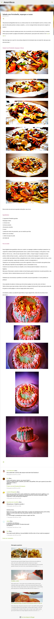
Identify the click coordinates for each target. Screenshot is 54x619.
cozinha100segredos (12, 492)
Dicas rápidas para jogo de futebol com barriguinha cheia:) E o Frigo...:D (26, 603)
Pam (8, 531)
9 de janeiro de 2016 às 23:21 (13, 488)
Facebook (17, 486)
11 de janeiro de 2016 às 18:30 (14, 517)
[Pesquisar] (16, 2)
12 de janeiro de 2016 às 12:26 (14, 527)
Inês (7, 478)
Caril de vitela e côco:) (16, 558)
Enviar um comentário (8, 538)
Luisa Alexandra (10, 470)
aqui (48, 33)
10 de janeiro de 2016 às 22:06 (14, 506)
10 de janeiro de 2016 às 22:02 (14, 498)
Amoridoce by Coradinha (13, 502)
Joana (8, 521)
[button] (3, 19)
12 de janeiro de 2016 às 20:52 (14, 535)
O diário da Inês (10, 486)
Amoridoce (9, 2)
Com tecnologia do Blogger (28, 617)
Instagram (22, 486)
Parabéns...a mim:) (15, 581)
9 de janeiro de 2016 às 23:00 (13, 474)
